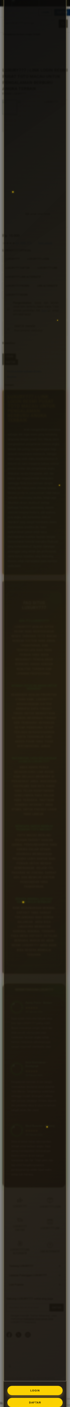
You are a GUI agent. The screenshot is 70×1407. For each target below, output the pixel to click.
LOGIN (35, 1390)
